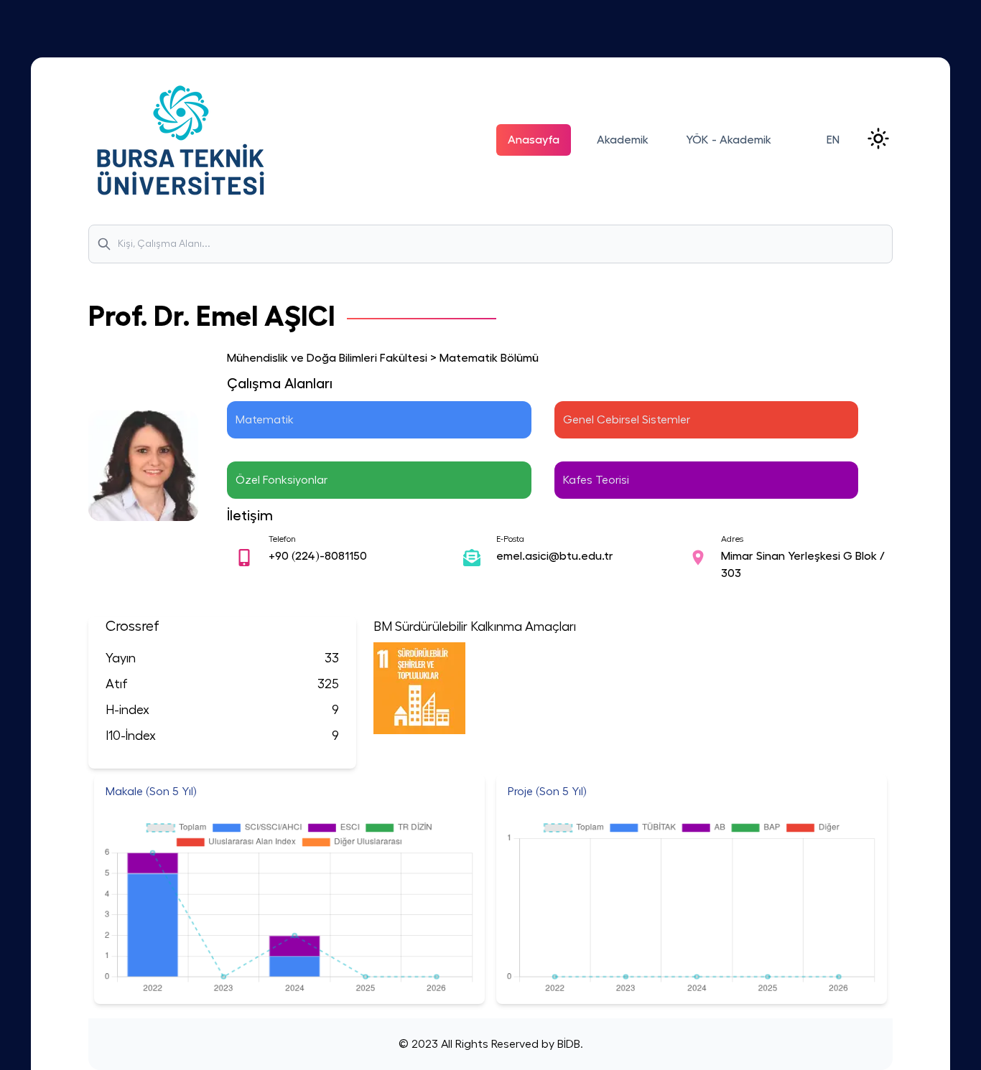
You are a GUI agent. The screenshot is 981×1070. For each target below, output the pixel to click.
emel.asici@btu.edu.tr (554, 556)
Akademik (622, 140)
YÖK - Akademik (728, 140)
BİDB (567, 1044)
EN (833, 140)
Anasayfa (533, 140)
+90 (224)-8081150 (318, 556)
